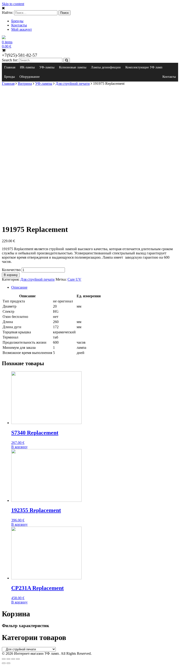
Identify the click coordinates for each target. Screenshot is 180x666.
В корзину (11, 275)
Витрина (25, 84)
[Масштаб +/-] (18, 659)
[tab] (94, 287)
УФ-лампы (46, 67)
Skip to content (13, 4)
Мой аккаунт (21, 29)
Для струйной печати (73, 84)
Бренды (17, 21)
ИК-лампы (27, 67)
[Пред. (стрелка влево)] (4, 663)
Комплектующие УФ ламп (143, 67)
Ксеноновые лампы (72, 67)
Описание (19, 287)
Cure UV (74, 279)
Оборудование (29, 76)
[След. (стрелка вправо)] (8, 663)
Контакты (19, 25)
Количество (11, 270)
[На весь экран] (13, 659)
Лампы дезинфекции (106, 67)
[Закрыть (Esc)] (4, 659)
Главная (9, 67)
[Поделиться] (8, 659)
